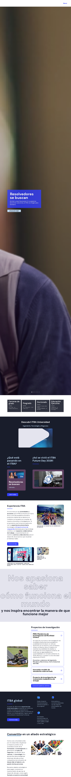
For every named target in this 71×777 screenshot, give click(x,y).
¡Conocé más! (14, 211)
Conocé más (12, 544)
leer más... (12, 487)
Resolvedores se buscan (22, 196)
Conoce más (13, 720)
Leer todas (12, 494)
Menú (65, 3)
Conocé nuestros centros (41, 686)
